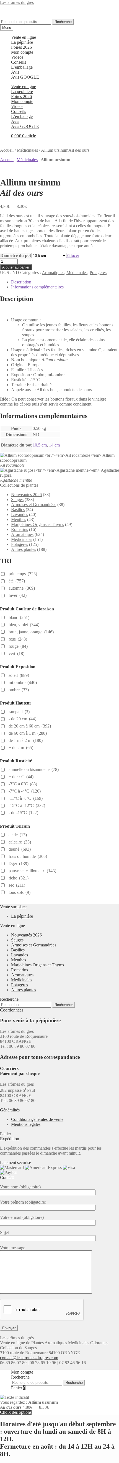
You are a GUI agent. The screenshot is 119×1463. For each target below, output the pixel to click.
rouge (18, 646)
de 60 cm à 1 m (28, 733)
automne (22, 588)
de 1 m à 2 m (26, 740)
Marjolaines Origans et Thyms (37, 524)
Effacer (72, 255)
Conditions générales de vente (37, 1119)
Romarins (19, 529)
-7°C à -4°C (25, 791)
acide (18, 834)
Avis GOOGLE (25, 77)
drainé (20, 849)
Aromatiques (53, 272)
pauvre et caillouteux (32, 870)
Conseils (18, 62)
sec (17, 885)
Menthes (18, 519)
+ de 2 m (21, 747)
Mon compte (22, 52)
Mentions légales (25, 1124)
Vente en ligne (23, 37)
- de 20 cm (22, 718)
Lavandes (19, 514)
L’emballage (22, 67)
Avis (15, 72)
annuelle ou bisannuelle (34, 769)
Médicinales (27, 150)
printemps (23, 573)
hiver (18, 595)
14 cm (54, 445)
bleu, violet (24, 624)
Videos (17, 57)
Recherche (63, 22)
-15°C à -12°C (27, 805)
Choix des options (16, 1412)
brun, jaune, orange (31, 631)
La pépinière (22, 42)
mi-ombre (23, 682)
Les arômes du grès (17, 2)
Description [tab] (21, 282)
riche (19, 878)
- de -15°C (23, 812)
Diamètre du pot (15, 255)
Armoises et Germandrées (33, 504)
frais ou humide (28, 856)
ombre (19, 689)
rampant (19, 711)
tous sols (19, 892)
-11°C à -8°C (26, 798)
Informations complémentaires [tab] (37, 287)
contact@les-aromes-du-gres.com (29, 1357)
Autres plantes (23, 549)
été (17, 581)
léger (19, 863)
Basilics (18, 509)
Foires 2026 (21, 47)
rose (18, 639)
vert (16, 653)
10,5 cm (40, 445)
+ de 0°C (21, 776)
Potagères (98, 272)
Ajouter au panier (15, 267)
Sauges (17, 499)
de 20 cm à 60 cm (30, 726)
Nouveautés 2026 (26, 494)
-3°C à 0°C (23, 783)
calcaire (20, 842)
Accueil (7, 150)
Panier (18, 1387)
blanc (19, 617)
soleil (19, 675)
